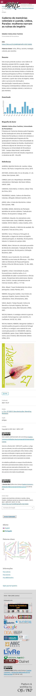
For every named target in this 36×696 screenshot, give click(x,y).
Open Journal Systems (10, 586)
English (7, 528)
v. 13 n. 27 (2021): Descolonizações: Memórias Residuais (18, 8)
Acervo (9, 6)
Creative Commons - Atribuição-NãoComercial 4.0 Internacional (17, 672)
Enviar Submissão (9, 516)
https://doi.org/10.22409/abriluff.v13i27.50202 (17, 44)
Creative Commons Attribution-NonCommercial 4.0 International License (18, 439)
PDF (6, 393)
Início (3, 6)
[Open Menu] (2, 2)
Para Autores (6, 575)
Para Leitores (6, 572)
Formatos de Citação (9, 508)
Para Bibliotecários (8, 577)
